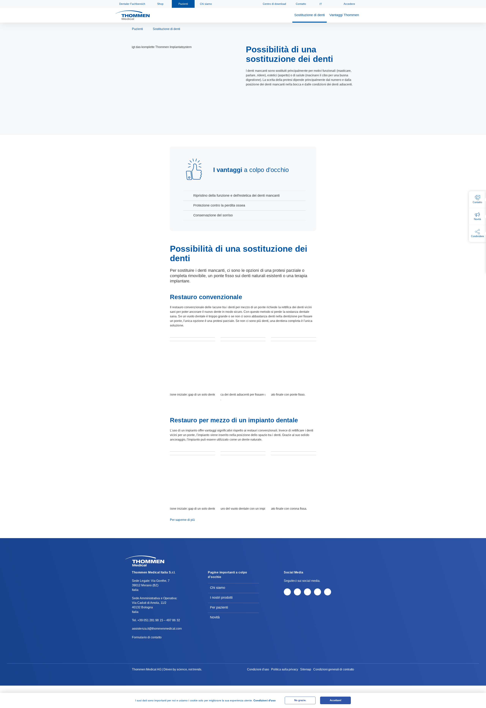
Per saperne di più (182, 519)
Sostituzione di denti (309, 15)
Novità (215, 617)
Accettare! (335, 700)
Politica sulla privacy (284, 669)
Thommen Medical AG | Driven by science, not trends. (167, 669)
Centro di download (274, 3)
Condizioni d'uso (258, 669)
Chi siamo (217, 588)
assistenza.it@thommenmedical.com (157, 628)
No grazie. (300, 700)
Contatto (300, 3)
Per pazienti (219, 607)
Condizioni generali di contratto (333, 669)
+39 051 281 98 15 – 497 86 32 (158, 620)
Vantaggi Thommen (344, 15)
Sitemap (305, 669)
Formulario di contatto (147, 637)
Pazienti (137, 29)
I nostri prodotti (221, 597)
